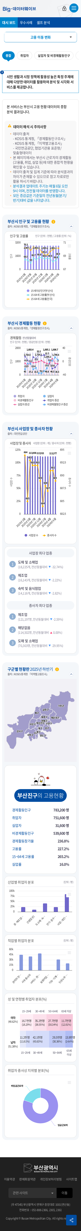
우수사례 (26, 22)
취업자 (24, 55)
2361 (59, 1210)
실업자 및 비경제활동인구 (54, 55)
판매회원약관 (27, 1179)
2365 (52, 1210)
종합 (8, 55)
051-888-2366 (40, 1210)
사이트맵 (71, 1179)
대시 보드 (9, 22)
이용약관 (9, 1179)
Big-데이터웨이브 (19, 9)
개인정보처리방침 (51, 1179)
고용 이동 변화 (40, 37)
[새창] (40, 1168)
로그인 (64, 8)
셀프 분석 (43, 22)
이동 (64, 1192)
